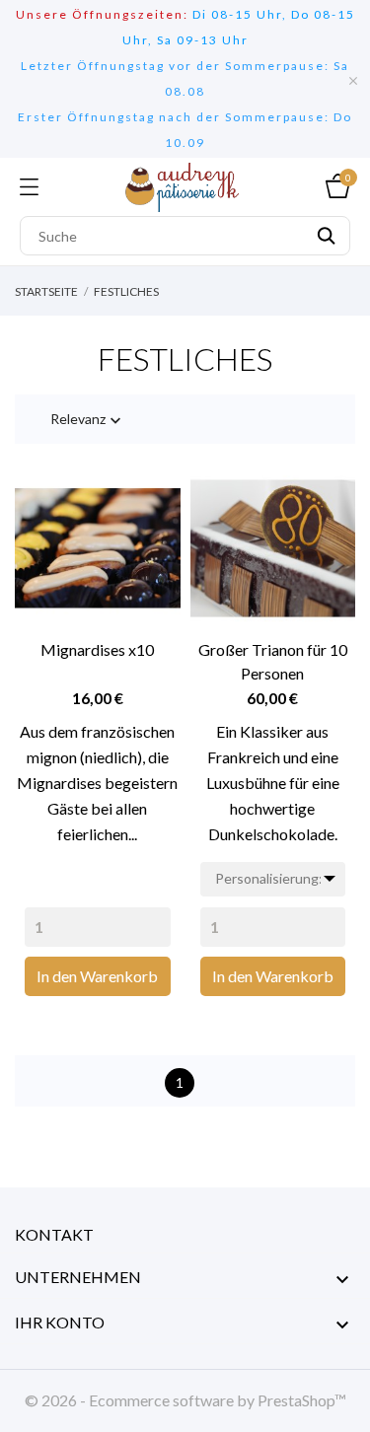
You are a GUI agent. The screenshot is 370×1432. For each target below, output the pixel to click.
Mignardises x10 (97, 649)
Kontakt (54, 1234)
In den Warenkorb (97, 976)
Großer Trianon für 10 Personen (272, 661)
